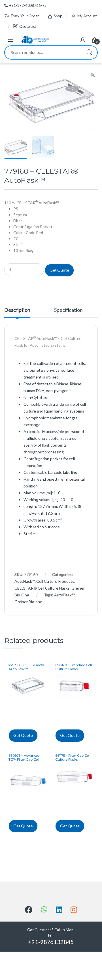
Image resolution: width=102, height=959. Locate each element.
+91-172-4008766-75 (27, 5)
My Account (87, 16)
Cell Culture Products (55, 581)
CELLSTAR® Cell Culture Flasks (42, 588)
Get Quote (59, 270)
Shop (58, 16)
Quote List (27, 26)
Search (89, 52)
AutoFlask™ (24, 581)
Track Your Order (24, 16)
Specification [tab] (68, 310)
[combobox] (43, 52)
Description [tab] (17, 310)
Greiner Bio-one (28, 601)
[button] (92, 75)
